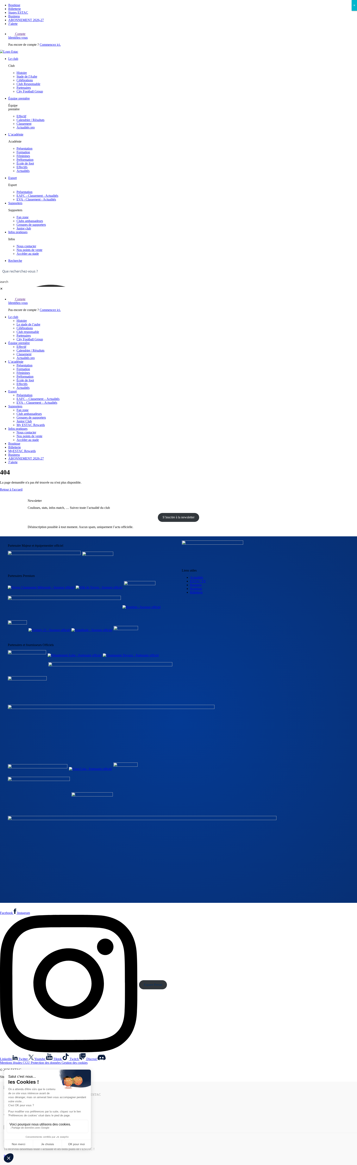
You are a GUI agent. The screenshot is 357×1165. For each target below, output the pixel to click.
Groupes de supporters (31, 224)
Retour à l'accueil (11, 489)
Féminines (23, 156)
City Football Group (30, 91)
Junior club (24, 228)
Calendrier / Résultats (30, 120)
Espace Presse (153, 984)
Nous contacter (26, 246)
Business (14, 16)
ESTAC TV (198, 581)
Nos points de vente (29, 250)
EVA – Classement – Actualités (37, 402)
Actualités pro (26, 127)
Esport (12, 178)
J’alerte (13, 23)
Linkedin (6, 1059)
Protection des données (46, 1062)
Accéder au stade (28, 253)
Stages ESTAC (18, 12)
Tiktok (58, 1059)
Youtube (40, 1059)
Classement (24, 123)
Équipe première (19, 98)
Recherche (15, 260)
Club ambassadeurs (29, 414)
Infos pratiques (17, 232)
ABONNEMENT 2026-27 (26, 20)
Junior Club (24, 421)
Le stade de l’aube (28, 324)
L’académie (15, 134)
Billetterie (14, 9)
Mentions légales (11, 1062)
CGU (27, 1062)
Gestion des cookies (75, 1062)
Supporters (15, 203)
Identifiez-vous (18, 37)
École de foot (25, 163)
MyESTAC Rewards (22, 451)
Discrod (92, 1059)
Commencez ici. (50, 44)
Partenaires (24, 87)
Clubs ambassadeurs (30, 221)
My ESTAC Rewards (31, 425)
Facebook (7, 913)
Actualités (23, 171)
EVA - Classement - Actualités (36, 199)
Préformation (25, 159)
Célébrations (25, 80)
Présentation (24, 148)
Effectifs (22, 167)
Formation (23, 152)
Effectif (21, 116)
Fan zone (23, 217)
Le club (13, 58)
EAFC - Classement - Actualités (37, 195)
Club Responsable (28, 84)
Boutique (14, 5)
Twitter (23, 1059)
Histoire (22, 72)
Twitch (75, 1059)
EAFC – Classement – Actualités (38, 399)
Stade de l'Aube (27, 76)
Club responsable (28, 332)
